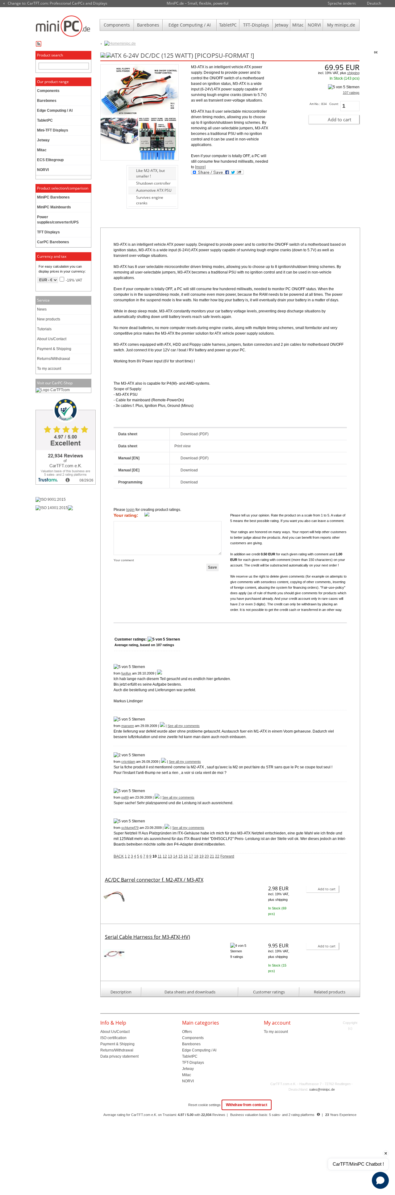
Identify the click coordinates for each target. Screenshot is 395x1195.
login (130, 510)
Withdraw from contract (246, 1105)
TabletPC (228, 25)
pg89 (125, 797)
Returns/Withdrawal (53, 359)
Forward (227, 856)
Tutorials (44, 329)
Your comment (124, 560)
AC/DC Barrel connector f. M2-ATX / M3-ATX (154, 879)
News (42, 309)
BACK (119, 856)
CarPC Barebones (53, 242)
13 (170, 856)
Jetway (281, 25)
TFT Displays (48, 232)
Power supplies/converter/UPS (58, 219)
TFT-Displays (256, 25)
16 (186, 856)
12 (165, 856)
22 (217, 856)
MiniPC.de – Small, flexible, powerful (197, 3)
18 (196, 856)
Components (117, 25)
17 (191, 856)
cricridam (128, 761)
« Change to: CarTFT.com (55, 3)
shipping (353, 73)
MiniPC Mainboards (54, 207)
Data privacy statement (119, 1056)
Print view (182, 446)
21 (212, 856)
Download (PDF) (195, 434)
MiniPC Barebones (53, 197)
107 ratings (351, 92)
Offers (187, 1032)
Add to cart (339, 119)
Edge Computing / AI (189, 25)
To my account (49, 368)
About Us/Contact (51, 339)
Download (189, 470)
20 (207, 856)
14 (175, 856)
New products (48, 319)
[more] (200, 167)
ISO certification (113, 1038)
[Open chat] (380, 1180)
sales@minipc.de (322, 1089)
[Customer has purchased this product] (159, 673)
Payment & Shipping (54, 349)
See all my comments (184, 726)
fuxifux (126, 673)
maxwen (127, 726)
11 (160, 856)
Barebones (148, 25)
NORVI (314, 25)
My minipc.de (341, 25)
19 (201, 856)
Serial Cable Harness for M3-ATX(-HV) (147, 937)
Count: (334, 104)
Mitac (298, 25)
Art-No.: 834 (318, 104)
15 (180, 856)
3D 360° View (111, 178)
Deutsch (374, 3)
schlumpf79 (130, 827)
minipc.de (127, 43)
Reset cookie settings (205, 1105)
